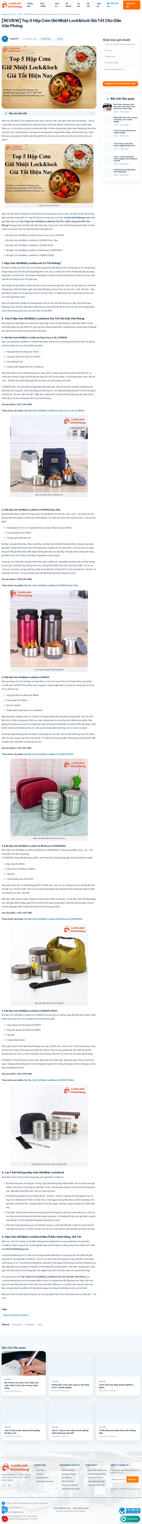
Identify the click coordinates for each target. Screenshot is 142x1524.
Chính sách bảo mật (96, 1481)
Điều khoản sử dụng (44, 1481)
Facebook (29, 1325)
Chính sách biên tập (61, 1508)
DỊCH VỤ (57, 5)
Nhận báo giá (130, 4)
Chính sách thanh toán (97, 1470)
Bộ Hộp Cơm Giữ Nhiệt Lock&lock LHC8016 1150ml (49, 1080)
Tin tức (13, 14)
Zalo (40, 1325)
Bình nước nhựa (68, 1470)
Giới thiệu (40, 1470)
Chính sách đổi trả (95, 1477)
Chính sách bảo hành (96, 1485)
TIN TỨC (88, 5)
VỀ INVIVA (68, 5)
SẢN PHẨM (42, 5)
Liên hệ (39, 1474)
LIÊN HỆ (99, 5)
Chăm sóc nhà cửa (70, 1485)
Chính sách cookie (81, 1508)
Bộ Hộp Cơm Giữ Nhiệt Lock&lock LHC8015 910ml (48, 754)
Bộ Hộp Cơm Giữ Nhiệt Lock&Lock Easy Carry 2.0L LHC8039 (54, 410)
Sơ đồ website (42, 1477)
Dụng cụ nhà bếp (69, 1474)
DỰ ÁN (78, 5)
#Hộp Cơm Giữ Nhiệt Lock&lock (15, 1315)
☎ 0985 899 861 (113, 4)
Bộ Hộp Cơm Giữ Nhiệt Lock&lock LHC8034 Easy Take (51, 585)
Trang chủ (5, 14)
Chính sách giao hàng (96, 1474)
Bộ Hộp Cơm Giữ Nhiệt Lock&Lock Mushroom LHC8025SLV (53, 919)
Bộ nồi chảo (67, 1477)
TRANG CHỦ (30, 5)
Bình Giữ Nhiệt (68, 1481)
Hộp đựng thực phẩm (71, 1489)
